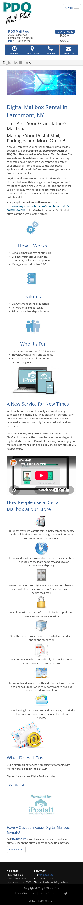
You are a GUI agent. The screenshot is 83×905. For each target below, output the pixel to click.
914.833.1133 (18, 839)
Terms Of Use (47, 893)
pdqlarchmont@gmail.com (54, 882)
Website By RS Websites (41, 901)
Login (65, 893)
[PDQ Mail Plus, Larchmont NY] (29, 13)
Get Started (16, 785)
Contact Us (16, 849)
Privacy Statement (25, 893)
